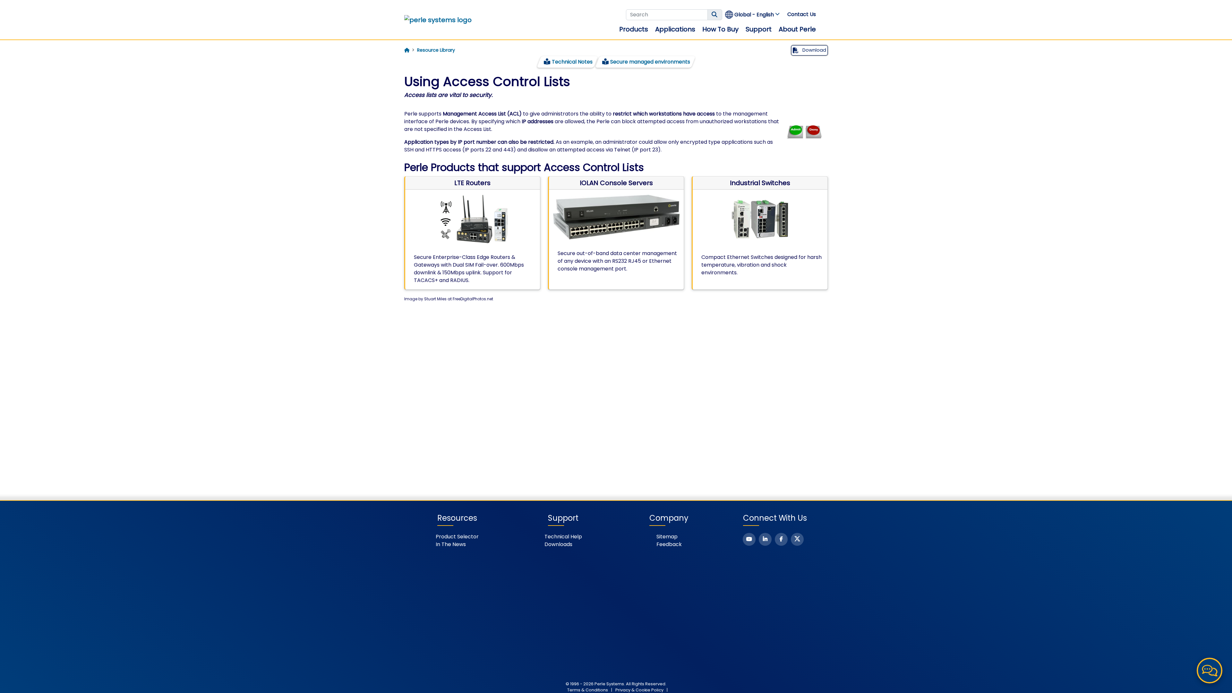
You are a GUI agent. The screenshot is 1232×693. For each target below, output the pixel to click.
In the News (451, 544)
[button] (752, 14)
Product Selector (457, 536)
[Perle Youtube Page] (749, 539)
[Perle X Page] (797, 539)
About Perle (797, 29)
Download (813, 50)
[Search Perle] (714, 14)
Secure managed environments (650, 61)
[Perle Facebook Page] (781, 539)
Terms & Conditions (587, 690)
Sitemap (667, 536)
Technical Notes (572, 61)
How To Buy (720, 29)
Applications (675, 29)
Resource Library (436, 50)
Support (759, 29)
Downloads (558, 544)
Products (633, 29)
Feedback (669, 544)
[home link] (438, 20)
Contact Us (801, 14)
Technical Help (563, 536)
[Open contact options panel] (1209, 670)
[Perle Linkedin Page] (765, 539)
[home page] (406, 50)
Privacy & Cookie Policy (639, 690)
